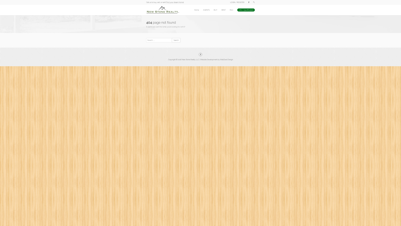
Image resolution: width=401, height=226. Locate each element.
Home (196, 10)
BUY (215, 10)
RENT (223, 10)
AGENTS (206, 10)
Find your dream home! (175, 2)
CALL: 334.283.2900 (246, 10)
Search (176, 40)
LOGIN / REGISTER (237, 2)
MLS (231, 10)
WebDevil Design (226, 60)
